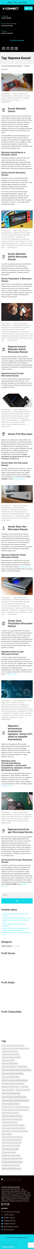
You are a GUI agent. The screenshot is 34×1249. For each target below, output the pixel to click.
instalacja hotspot (8, 1060)
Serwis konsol (23, 94)
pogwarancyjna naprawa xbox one (12, 514)
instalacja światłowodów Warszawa (16, 1070)
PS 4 (19, 420)
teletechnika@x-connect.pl (11, 1226)
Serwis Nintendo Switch (17, 110)
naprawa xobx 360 (20, 512)
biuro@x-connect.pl (9, 1218)
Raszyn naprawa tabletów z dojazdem (13, 1125)
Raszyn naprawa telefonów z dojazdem (13, 1128)
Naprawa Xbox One (7, 512)
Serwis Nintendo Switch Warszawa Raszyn (17, 256)
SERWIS (9, 2)
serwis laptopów (6, 1134)
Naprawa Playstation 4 (14, 816)
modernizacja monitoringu (10, 1087)
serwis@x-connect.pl (19, 479)
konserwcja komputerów (10, 707)
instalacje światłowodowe (12, 1074)
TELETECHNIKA (22, 2)
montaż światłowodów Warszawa (15, 1101)
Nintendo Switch (19, 96)
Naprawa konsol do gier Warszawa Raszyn (20, 831)
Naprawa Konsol (6, 96)
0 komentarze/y (12, 247)
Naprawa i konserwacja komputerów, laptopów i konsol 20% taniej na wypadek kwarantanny (20, 732)
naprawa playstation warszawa (12, 235)
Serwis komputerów (25, 700)
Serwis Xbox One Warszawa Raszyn (18, 528)
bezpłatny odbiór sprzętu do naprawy (13, 1045)
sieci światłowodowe (10, 1149)
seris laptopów (26, 715)
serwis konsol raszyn (22, 516)
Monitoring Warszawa (23, 1090)
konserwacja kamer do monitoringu (13, 1083)
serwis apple (5, 717)
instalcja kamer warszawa (10, 1077)
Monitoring (24, 1087)
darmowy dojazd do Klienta (10, 1051)
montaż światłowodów (11, 1093)
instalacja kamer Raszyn (10, 1063)
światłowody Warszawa (11, 1169)
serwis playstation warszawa (17, 245)
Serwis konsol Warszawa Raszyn (18, 821)
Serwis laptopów (17, 702)
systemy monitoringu (8, 1152)
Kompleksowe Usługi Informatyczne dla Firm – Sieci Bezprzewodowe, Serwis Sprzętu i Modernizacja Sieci (17, 920)
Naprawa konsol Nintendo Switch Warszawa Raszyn (18, 349)
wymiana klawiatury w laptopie (10, 1165)
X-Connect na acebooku (17, 40)
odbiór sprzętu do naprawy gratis (12, 1119)
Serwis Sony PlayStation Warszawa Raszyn (20, 623)
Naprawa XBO (5, 819)
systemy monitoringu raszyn (11, 1155)
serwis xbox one (23, 518)
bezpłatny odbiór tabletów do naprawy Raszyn (15, 1048)
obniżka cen (8, 715)
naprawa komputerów (8, 709)
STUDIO (15, 2)
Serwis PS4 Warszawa (20, 434)
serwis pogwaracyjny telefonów (11, 1140)
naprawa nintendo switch (22, 233)
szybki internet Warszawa (12, 1162)
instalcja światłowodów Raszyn (14, 1080)
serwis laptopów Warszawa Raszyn (12, 1137)
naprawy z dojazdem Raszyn (10, 1113)
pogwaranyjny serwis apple (9, 1122)
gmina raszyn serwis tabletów (10, 1054)
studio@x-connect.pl (9, 1223)
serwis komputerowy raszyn (20, 1131)
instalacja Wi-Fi (22, 1066)
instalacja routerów (8, 1066)
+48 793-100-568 (9, 1215)
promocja (16, 715)
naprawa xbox (15, 239)
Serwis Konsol (14, 243)
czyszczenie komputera (9, 705)
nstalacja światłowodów (12, 1116)
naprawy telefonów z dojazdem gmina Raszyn (15, 1110)
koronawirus (24, 707)
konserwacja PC (24, 705)
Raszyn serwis (6, 1131)
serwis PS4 (14, 717)
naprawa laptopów (7, 1107)
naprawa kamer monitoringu (11, 1104)
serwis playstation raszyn (10, 422)
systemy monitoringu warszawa (12, 1158)
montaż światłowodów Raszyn (14, 1097)
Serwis (15, 94)
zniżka (21, 717)
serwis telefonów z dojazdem (10, 1146)
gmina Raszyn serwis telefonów (11, 1057)
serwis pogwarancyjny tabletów (11, 1143)
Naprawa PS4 (7, 713)
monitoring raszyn (8, 1090)
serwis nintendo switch (15, 98)
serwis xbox (22, 424)
